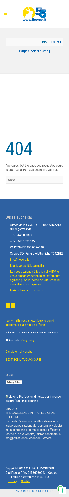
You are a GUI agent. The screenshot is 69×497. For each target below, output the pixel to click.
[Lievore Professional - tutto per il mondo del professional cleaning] (35, 13)
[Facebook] (8, 305)
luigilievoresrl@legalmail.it (27, 265)
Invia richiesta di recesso (26, 290)
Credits (25, 481)
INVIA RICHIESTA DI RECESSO (34, 491)
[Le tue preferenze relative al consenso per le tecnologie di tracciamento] (62, 490)
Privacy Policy (14, 382)
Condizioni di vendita (19, 351)
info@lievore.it (19, 259)
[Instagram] (13, 305)
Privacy (12, 481)
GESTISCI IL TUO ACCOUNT (23, 359)
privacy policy (27, 340)
